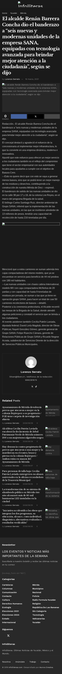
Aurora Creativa (46, 667)
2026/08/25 (27, 484)
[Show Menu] (3, 4)
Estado (5, 618)
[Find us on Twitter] (8, 636)
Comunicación (9, 592)
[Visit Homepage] (31, 4)
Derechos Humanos (12, 603)
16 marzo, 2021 (32, 79)
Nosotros (6, 662)
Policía (35, 596)
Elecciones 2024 (10, 615)
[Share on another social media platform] (52, 116)
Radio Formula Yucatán (44, 600)
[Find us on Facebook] (3, 636)
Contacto (7, 596)
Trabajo (32, 662)
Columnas (7, 588)
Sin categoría (39, 611)
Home (4, 13)
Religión (36, 603)
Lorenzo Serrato (12, 79)
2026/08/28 (27, 423)
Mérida (23, 13)
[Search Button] (58, 4)
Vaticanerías (38, 618)
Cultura (6, 600)
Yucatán (13, 13)
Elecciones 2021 (10, 611)
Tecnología (38, 615)
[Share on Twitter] (36, 116)
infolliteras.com (15, 667)
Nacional (36, 592)
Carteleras (7, 585)
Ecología (6, 607)
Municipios (37, 588)
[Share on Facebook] (19, 116)
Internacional (9, 622)
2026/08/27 (27, 466)
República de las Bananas (45, 607)
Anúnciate (20, 662)
